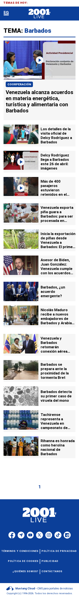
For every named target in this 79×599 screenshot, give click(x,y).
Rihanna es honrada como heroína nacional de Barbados (58, 447)
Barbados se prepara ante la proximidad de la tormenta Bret (55, 371)
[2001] (39, 14)
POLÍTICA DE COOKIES (23, 561)
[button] (6, 14)
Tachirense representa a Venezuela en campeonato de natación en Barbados (54, 425)
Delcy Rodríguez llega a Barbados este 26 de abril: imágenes (55, 161)
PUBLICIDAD (49, 561)
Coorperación (19, 84)
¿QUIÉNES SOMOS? (26, 571)
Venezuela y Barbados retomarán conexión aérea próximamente (54, 347)
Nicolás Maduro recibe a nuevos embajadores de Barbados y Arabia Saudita (56, 319)
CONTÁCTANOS (51, 571)
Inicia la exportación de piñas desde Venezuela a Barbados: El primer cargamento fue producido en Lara (58, 245)
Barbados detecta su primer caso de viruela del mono (56, 396)
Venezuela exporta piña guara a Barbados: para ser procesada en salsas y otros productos (57, 218)
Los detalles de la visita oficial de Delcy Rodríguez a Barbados (56, 135)
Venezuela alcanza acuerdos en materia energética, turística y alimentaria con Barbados (39, 101)
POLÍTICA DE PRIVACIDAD (59, 551)
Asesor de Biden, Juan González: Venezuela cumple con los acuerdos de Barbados (56, 269)
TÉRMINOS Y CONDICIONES (19, 551)
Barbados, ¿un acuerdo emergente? (53, 291)
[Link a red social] (11, 535)
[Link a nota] (39, 60)
